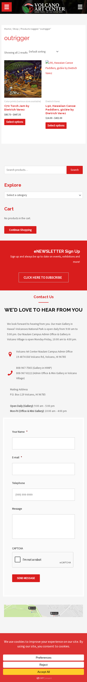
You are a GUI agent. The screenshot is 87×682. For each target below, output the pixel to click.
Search (75, 170)
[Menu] (7, 7)
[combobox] (43, 195)
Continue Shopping (20, 230)
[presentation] (43, 560)
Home (7, 28)
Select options (14, 122)
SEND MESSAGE (26, 578)
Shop (16, 28)
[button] (44, 277)
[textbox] (42, 195)
